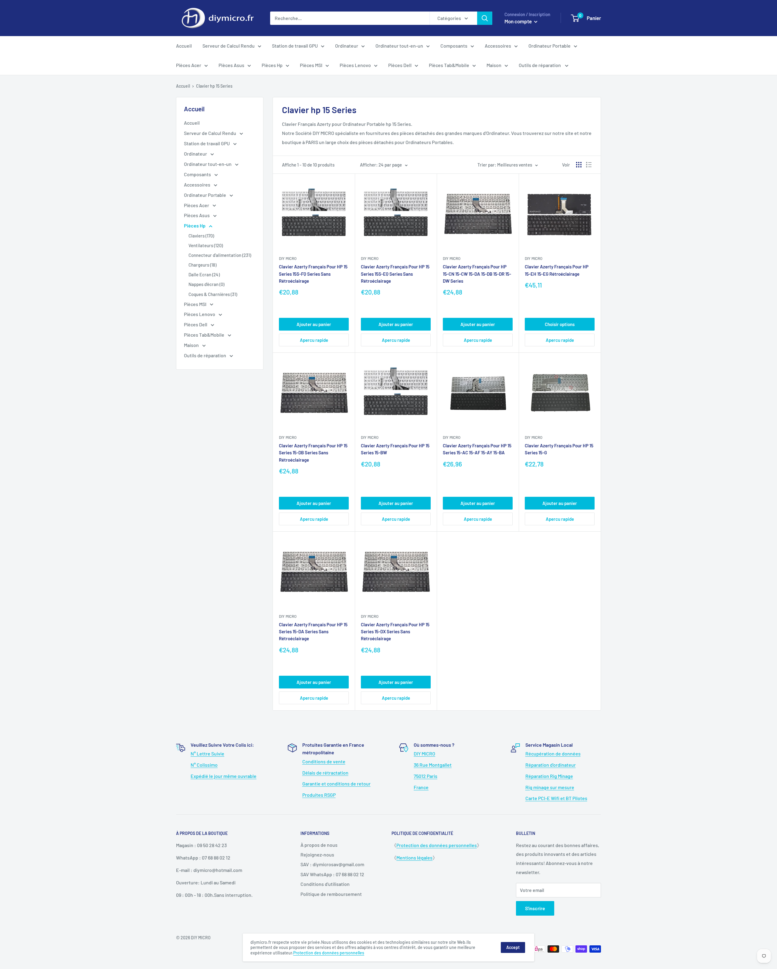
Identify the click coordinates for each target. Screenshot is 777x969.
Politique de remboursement (331, 894)
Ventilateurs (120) (205, 245)
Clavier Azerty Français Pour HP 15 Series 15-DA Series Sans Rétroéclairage (313, 631)
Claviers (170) (201, 235)
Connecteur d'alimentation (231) (219, 255)
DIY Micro (288, 258)
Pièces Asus (231, 65)
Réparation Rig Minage (549, 776)
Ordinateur (346, 46)
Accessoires (498, 46)
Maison (494, 65)
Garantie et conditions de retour (336, 783)
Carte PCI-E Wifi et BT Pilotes (556, 798)
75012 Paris (425, 776)
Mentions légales (414, 857)
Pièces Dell (400, 65)
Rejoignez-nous (317, 854)
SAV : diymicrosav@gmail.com (332, 864)
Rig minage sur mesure (549, 787)
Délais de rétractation (325, 773)
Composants (453, 46)
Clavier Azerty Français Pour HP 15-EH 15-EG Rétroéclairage (557, 270)
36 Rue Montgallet (433, 765)
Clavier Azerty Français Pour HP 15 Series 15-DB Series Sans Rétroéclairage (313, 453)
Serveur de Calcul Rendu (228, 46)
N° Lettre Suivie (207, 753)
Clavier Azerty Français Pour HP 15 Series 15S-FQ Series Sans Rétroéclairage (313, 274)
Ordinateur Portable (549, 46)
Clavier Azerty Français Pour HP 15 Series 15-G (559, 449)
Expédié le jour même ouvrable (223, 776)
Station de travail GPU (295, 46)
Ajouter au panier (314, 324)
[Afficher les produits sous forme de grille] (579, 164)
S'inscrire (535, 908)
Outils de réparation (540, 65)
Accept (513, 947)
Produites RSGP (319, 795)
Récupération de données (553, 753)
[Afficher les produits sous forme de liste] (589, 164)
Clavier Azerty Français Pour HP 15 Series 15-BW (395, 449)
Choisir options (560, 324)
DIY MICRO (533, 258)
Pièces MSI (311, 65)
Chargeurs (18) (202, 264)
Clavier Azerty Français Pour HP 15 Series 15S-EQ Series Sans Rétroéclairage (395, 274)
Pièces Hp (272, 65)
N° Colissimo (204, 765)
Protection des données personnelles (436, 845)
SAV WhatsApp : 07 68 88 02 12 (332, 874)
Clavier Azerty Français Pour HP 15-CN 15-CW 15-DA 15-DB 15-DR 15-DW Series (477, 274)
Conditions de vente (323, 761)
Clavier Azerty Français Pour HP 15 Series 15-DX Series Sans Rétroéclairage (395, 631)
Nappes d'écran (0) (206, 284)
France (421, 787)
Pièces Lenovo (355, 65)
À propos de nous (319, 845)
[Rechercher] (484, 18)
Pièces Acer (188, 65)
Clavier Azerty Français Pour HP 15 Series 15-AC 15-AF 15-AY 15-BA (477, 449)
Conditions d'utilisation (325, 884)
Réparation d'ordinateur (550, 765)
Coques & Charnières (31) (212, 294)
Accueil (184, 46)
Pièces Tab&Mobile (449, 65)
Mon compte (518, 21)
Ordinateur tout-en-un (399, 46)
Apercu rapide (314, 340)
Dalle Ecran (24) (204, 274)
